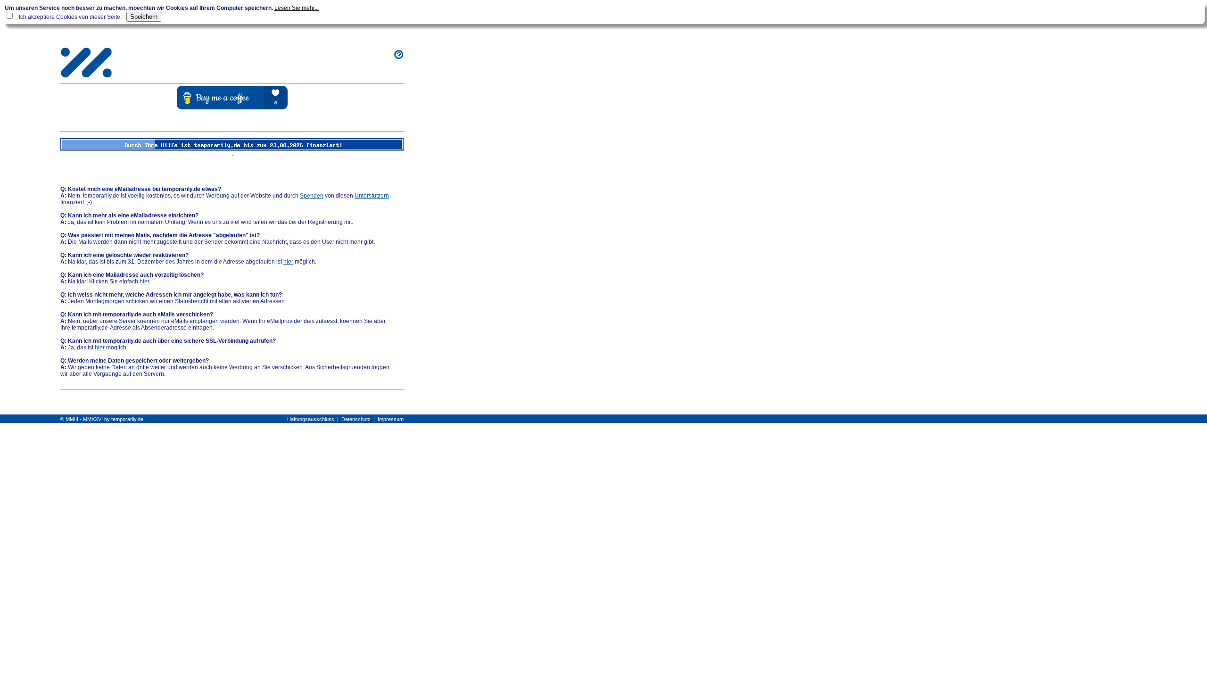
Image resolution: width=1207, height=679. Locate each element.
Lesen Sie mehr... (296, 8)
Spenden (311, 195)
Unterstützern (372, 195)
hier (288, 261)
